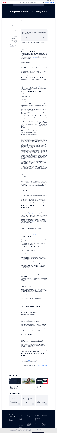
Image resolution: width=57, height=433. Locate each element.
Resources (31, 2)
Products (20, 2)
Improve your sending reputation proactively (13, 38)
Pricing (35, 2)
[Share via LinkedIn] (43, 23)
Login (53, 0)
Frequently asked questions (14, 40)
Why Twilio (27, 2)
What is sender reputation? (29, 51)
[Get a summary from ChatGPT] (14, 416)
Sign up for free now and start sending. (42, 365)
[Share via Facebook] (40, 23)
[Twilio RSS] (47, 23)
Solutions (24, 2)
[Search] (43, 2)
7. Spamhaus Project (25, 190)
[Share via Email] (45, 23)
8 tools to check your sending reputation (13, 32)
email (24, 56)
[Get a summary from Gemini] (16, 416)
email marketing (35, 57)
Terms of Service (29, 430)
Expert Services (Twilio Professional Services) (27, 360)
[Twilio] (4, 2)
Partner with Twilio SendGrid (43, 359)
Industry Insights (12, 20)
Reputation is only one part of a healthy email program (14, 34)
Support (50, 0)
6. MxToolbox (23, 176)
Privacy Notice (19, 430)
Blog (9, 20)
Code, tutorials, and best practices (13, 45)
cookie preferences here (39, 429)
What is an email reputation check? (14, 30)
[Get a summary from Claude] (17, 416)
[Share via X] (42, 23)
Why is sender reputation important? (14, 28)
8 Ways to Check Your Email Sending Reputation (13, 25)
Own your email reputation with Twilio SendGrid (14, 42)
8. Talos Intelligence (25, 197)
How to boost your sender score (14, 36)
